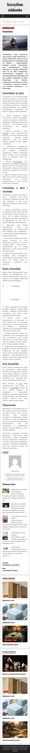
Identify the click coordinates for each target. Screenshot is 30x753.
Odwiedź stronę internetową (15, 475)
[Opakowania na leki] (15, 590)
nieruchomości (17, 161)
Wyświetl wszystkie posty (15, 479)
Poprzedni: (10, 564)
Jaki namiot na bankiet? (18, 504)
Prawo (5, 669)
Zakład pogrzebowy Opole (10, 644)
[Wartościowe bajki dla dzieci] (15, 729)
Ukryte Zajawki (8, 640)
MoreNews (15, 749)
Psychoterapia (15, 547)
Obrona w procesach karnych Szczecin (14, 674)
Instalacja (5, 133)
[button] (2, 16)
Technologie (6, 28)
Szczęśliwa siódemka (15, 7)
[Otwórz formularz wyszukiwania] (27, 16)
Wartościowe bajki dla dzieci (11, 740)
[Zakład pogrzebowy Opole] (15, 634)
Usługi (12, 28)
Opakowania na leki (8, 600)
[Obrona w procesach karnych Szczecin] (15, 663)
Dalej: (10, 569)
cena (20, 383)
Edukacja (6, 735)
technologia (15, 388)
